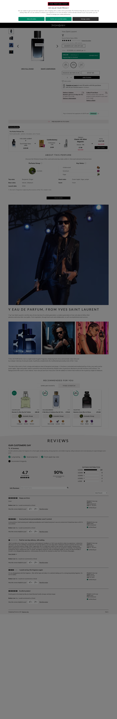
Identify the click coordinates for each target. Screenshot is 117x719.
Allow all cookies (31, 19)
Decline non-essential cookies (58, 19)
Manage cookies (85, 19)
